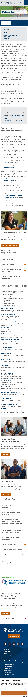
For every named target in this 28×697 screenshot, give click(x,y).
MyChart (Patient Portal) (10, 660)
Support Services (8, 668)
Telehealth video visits (9, 167)
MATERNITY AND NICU (7, 373)
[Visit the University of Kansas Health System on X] (9, 644)
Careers (6, 653)
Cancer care (5, 328)
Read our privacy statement (7, 689)
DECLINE (21, 693)
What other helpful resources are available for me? (11, 563)
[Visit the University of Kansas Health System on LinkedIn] (14, 644)
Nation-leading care (7, 259)
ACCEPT (7, 693)
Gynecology (4, 359)
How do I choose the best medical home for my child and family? (11, 531)
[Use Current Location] (20, 2)
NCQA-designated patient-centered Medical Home (11, 270)
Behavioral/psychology (8, 314)
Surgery (3, 409)
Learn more (5, 454)
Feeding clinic (5, 353)
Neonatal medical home (9, 197)
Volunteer (6, 659)
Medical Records (8, 666)
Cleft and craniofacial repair (10, 340)
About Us (6, 649)
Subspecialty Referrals (8, 404)
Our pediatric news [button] (8, 618)
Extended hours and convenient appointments (11, 277)
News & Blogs (7, 655)
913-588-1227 (6, 32)
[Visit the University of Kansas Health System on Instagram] (18, 644)
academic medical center (11, 66)
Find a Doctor (7, 37)
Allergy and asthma (7, 308)
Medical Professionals (9, 674)
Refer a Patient (7, 672)
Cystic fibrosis (5, 347)
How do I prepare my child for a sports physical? (12, 555)
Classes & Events (8, 657)
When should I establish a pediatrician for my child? (12, 513)
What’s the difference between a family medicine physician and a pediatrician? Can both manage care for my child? (12, 522)
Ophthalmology (6, 380)
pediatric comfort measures (10, 245)
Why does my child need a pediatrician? (9, 506)
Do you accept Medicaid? (9, 544)
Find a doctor (6, 494)
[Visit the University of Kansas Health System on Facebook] (5, 644)
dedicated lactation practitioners (14, 195)
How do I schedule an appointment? (12, 549)
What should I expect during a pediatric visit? (10, 538)
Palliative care (5, 386)
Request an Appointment (10, 35)
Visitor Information (8, 670)
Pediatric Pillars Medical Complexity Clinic (14, 202)
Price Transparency (9, 664)
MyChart (6, 38)
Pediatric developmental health (11, 392)
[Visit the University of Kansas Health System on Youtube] (22, 644)
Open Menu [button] (5, 23)
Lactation (4, 365)
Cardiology (4, 334)
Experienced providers (8, 264)
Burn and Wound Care (8, 322)
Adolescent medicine (9, 180)
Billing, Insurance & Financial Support (13, 662)
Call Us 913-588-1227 (14, 636)
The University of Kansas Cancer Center (14, 676)
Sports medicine (6, 398)
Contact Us (7, 651)
